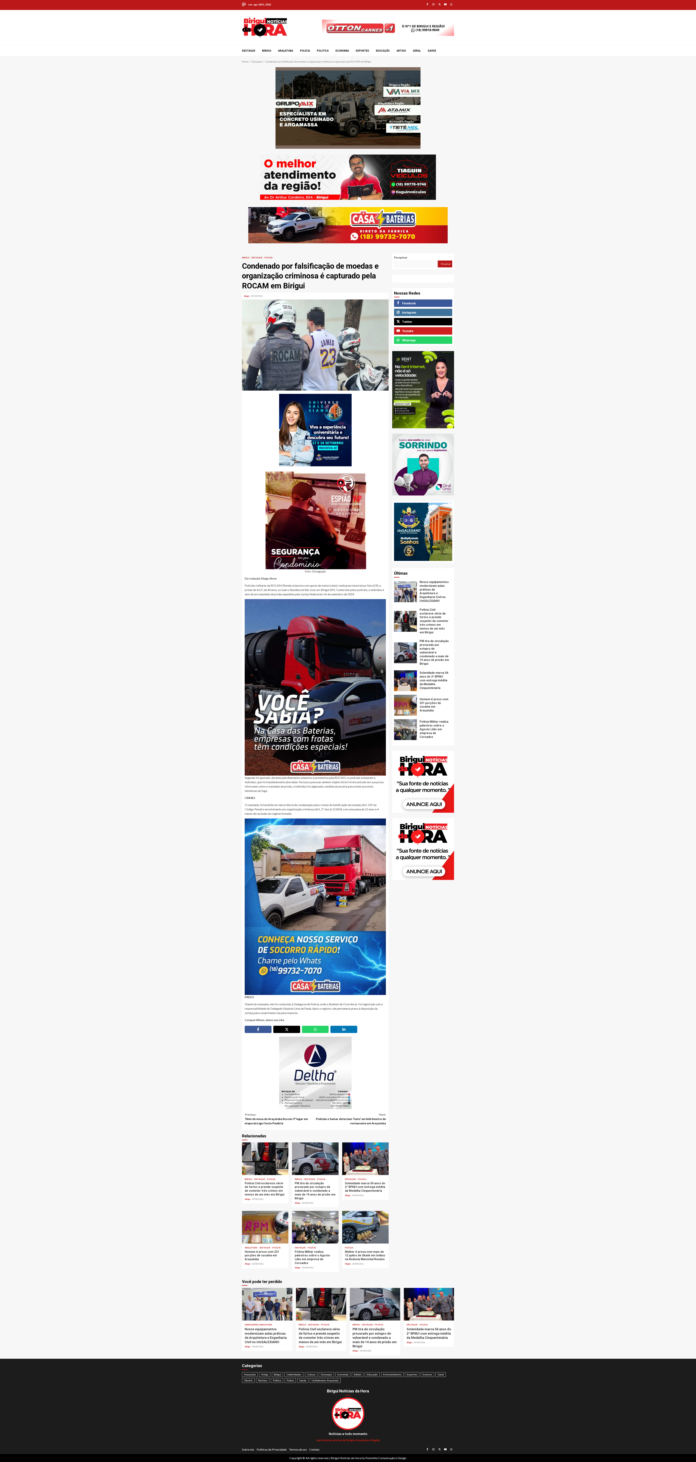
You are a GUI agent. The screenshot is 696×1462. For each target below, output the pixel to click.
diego (247, 296)
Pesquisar (400, 257)
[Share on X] (286, 1029)
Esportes (362, 50)
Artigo (401, 50)
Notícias (262, 1380)
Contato (314, 1449)
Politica (323, 50)
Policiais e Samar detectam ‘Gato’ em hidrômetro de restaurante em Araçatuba (351, 1119)
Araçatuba (285, 50)
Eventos (427, 1374)
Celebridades (293, 1374)
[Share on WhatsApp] (315, 1029)
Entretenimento (392, 1374)
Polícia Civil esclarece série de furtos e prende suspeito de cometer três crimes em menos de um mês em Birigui (265, 1158)
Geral (417, 50)
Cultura (311, 1374)
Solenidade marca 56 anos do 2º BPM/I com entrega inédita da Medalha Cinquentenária (365, 1158)
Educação (383, 50)
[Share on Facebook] (258, 1029)
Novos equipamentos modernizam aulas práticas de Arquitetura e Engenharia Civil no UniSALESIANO (405, 591)
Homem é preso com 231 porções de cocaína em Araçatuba (265, 1227)
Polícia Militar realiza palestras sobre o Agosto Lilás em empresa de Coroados (315, 1227)
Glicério (248, 1380)
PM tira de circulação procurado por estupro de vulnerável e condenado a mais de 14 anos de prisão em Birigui (315, 1158)
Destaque (248, 50)
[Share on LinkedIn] (343, 1029)
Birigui (266, 50)
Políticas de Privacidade (272, 1449)
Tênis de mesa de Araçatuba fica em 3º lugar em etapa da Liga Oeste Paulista (276, 1119)
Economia (342, 50)
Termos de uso (298, 1449)
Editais (357, 1374)
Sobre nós (248, 1449)
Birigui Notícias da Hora (346, 1458)
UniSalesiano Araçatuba (258, 1325)
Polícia (305, 50)
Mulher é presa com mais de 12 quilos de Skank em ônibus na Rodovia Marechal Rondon (365, 1227)
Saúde (432, 50)
